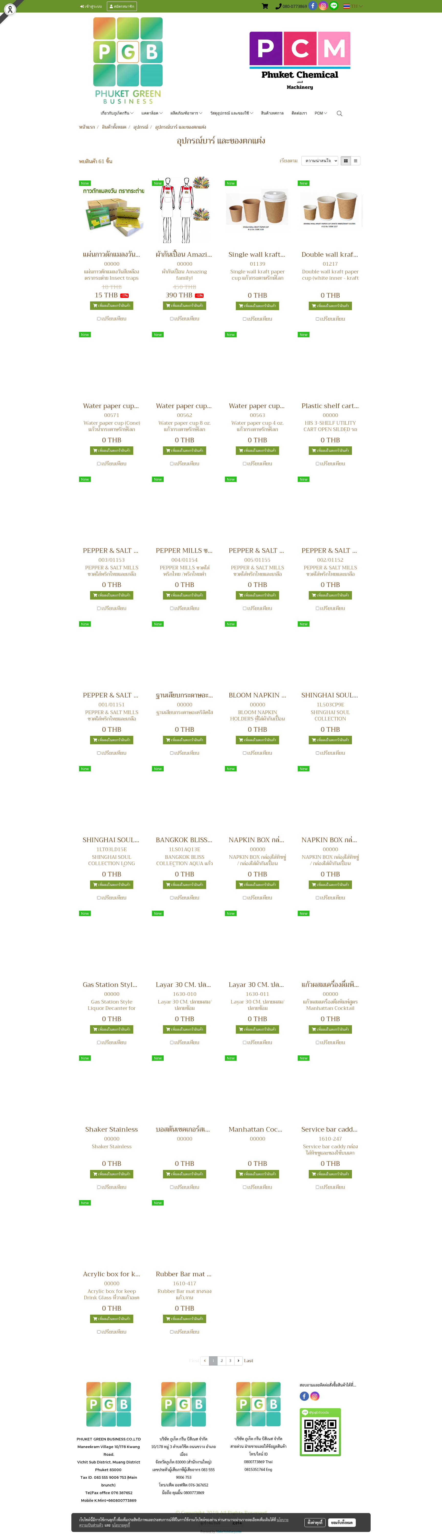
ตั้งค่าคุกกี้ (315, 1522)
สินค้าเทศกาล (272, 113)
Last (248, 1361)
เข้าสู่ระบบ (93, 6)
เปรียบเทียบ (114, 319)
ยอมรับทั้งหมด (342, 1522)
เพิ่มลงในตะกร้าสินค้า (113, 305)
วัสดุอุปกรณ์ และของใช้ (230, 113)
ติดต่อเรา (299, 113)
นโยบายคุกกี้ (121, 1525)
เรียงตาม (290, 161)
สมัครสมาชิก (123, 6)
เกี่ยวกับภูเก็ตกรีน (115, 113)
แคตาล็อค (150, 113)
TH (354, 6)
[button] (339, 113)
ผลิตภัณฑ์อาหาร (185, 113)
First (194, 1361)
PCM (319, 113)
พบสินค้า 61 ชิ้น (95, 161)
